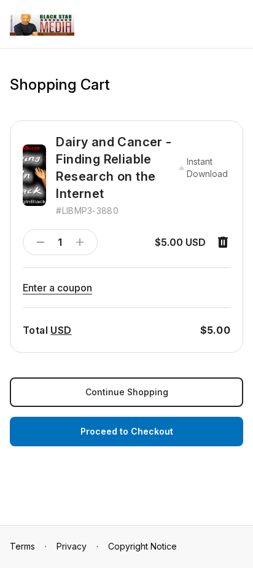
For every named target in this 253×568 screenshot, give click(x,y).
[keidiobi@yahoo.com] (42, 25)
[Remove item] (223, 242)
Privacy (71, 546)
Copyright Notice (142, 546)
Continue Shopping (126, 392)
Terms (22, 546)
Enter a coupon (57, 288)
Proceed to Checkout (126, 431)
